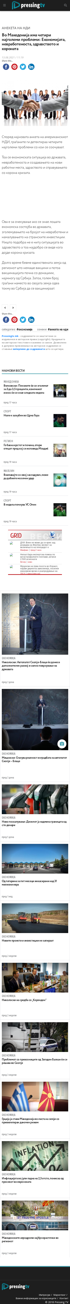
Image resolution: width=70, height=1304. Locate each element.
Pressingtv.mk (10, 336)
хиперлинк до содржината (29, 349)
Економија (25, 329)
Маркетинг (59, 1294)
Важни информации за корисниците (36, 1298)
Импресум (44, 1294)
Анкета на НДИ (59, 329)
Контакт (64, 1298)
